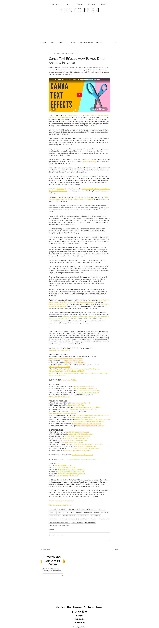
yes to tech (53, 509)
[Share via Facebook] (49, 535)
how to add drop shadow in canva (87, 519)
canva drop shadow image (101, 512)
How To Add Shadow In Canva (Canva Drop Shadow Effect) (52, 569)
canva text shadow (104, 519)
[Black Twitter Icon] (86, 611)
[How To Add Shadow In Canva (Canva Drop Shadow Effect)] (53, 559)
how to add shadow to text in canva (59, 522)
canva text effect (95, 515)
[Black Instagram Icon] (82, 611)
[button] (116, 42)
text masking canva (77, 522)
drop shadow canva (83, 515)
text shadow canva (55, 515)
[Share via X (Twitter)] (53, 535)
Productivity (100, 42)
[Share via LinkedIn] (58, 535)
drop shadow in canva (69, 515)
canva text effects (63, 512)
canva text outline (90, 522)
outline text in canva (76, 512)
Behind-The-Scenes (86, 42)
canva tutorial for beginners (88, 509)
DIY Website (71, 42)
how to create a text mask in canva (59, 525)
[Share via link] (62, 535)
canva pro (101, 509)
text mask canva (54, 519)
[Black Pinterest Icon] (76, 611)
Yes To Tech (79, 10)
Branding (60, 42)
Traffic (52, 42)
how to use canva (73, 509)
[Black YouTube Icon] (79, 611)
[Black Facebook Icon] (72, 611)
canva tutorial (62, 509)
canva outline (88, 512)
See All (116, 549)
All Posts (44, 42)
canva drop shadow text (68, 519)
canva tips (52, 512)
